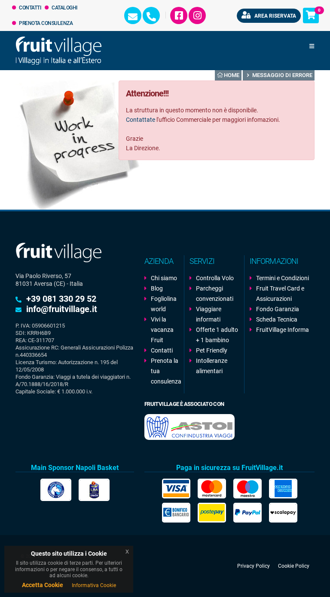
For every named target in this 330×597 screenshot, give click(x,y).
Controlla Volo (215, 278)
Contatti (29, 8)
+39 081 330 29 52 (61, 299)
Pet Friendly (211, 350)
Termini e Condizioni (282, 278)
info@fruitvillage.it (61, 309)
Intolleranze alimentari (211, 365)
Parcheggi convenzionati (214, 293)
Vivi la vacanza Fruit (162, 329)
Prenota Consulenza (45, 23)
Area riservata (274, 16)
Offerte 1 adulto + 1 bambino (217, 334)
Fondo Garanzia (277, 309)
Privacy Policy (253, 566)
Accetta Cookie (42, 585)
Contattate (140, 119)
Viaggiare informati (208, 314)
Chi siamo (164, 278)
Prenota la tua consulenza (165, 371)
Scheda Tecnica (276, 319)
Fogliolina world (164, 303)
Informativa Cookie (94, 585)
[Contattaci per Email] (132, 15)
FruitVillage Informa (282, 329)
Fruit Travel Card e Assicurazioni (280, 293)
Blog (157, 288)
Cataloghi (64, 8)
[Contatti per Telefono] (151, 15)
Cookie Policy (293, 566)
